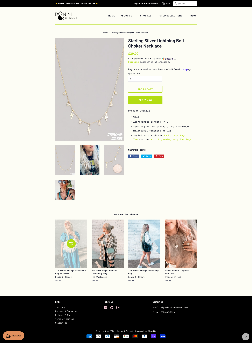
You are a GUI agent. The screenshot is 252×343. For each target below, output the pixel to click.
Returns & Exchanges (66, 311)
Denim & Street (125, 331)
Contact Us (61, 323)
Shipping (133, 61)
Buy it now (145, 100)
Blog (193, 16)
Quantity (134, 73)
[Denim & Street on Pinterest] (111, 308)
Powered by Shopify (145, 331)
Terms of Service (64, 319)
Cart (168, 3)
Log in (137, 3)
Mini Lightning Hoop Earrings (171, 139)
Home (111, 16)
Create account (151, 3)
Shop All (146, 16)
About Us (127, 16)
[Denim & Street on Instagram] (117, 308)
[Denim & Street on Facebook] (105, 308)
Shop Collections (171, 16)
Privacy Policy (63, 315)
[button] (162, 58)
